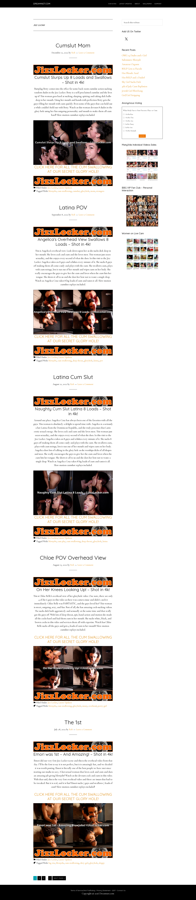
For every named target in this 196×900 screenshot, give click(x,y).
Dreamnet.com (41, 3)
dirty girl (84, 863)
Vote (142, 136)
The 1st (73, 722)
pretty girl (102, 706)
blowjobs (52, 191)
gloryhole (85, 191)
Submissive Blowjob (131, 59)
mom (93, 191)
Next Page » (59, 878)
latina (96, 360)
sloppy (102, 863)
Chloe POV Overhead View (73, 557)
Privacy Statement (103, 890)
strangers (100, 191)
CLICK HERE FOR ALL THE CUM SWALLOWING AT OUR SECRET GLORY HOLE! (73, 169)
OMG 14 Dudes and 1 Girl (134, 55)
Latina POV (73, 207)
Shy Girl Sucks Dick (131, 81)
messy (84, 706)
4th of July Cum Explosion (134, 86)
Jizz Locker (52, 187)
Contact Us (121, 890)
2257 (113, 890)
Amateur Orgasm (130, 64)
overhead (93, 706)
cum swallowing (65, 191)
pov (101, 360)
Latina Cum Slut (73, 376)
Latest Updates (65, 187)
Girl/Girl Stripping (131, 95)
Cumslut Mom (73, 45)
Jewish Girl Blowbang (132, 90)
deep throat (78, 360)
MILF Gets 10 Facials (132, 68)
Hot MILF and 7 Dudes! (133, 77)
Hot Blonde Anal (130, 73)
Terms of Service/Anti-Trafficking (83, 890)
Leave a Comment (86, 52)
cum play (61, 541)
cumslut (76, 191)
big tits (52, 863)
